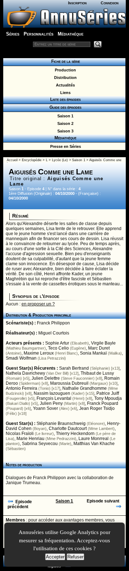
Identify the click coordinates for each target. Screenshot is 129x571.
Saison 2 (64, 123)
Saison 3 (64, 131)
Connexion (110, 3)
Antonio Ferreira (21, 388)
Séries (12, 34)
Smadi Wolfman (21, 358)
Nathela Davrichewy (25, 373)
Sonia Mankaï (93, 353)
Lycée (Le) (60, 160)
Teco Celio (58, 348)
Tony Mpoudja (108, 398)
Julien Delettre (46, 378)
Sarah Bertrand (74, 368)
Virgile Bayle (103, 343)
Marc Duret (99, 348)
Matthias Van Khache (94, 443)
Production (64, 70)
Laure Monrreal (93, 438)
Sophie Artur (57, 343)
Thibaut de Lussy (97, 373)
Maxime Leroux (39, 353)
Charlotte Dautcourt (68, 428)
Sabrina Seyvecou (40, 443)
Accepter (55, 557)
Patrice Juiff (107, 393)
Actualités (64, 85)
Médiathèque (70, 34)
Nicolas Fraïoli (20, 433)
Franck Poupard (102, 403)
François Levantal (54, 398)
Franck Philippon (53, 323)
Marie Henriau (30, 438)
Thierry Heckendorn (75, 433)
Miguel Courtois (53, 333)
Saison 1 (64, 116)
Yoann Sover (45, 408)
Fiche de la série (64, 61)
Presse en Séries (64, 146)
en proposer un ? (38, 303)
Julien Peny (51, 403)
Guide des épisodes (64, 107)
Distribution (64, 77)
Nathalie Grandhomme (84, 388)
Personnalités (38, 34)
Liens (64, 92)
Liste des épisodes (64, 99)
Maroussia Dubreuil (69, 383)
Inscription (77, 3)
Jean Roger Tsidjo (97, 408)
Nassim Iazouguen (52, 393)
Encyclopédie (32, 160)
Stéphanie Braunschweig (61, 423)
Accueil (12, 160)
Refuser (75, 557)
